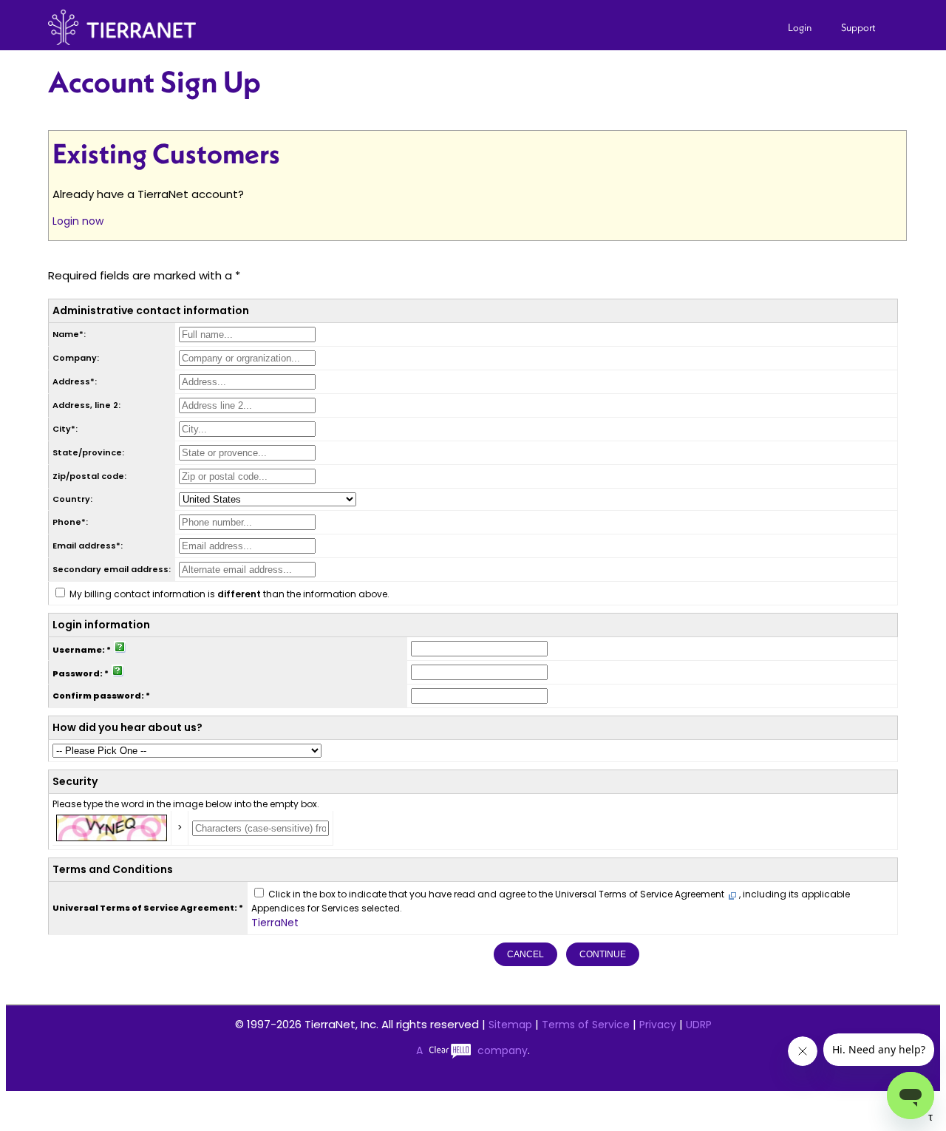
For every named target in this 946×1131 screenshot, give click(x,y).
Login (799, 27)
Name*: (69, 334)
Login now (77, 221)
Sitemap (510, 1024)
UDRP (699, 1024)
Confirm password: (98, 696)
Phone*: (70, 522)
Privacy (657, 1024)
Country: (72, 499)
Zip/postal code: (89, 476)
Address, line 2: (86, 405)
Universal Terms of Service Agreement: (144, 908)
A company (472, 1050)
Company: (75, 358)
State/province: (88, 452)
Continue (602, 954)
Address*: (74, 381)
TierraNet (275, 922)
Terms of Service (586, 1024)
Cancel (525, 954)
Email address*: (87, 545)
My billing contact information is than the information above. (229, 594)
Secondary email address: (111, 569)
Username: (78, 650)
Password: (77, 673)
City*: (65, 429)
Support (858, 27)
